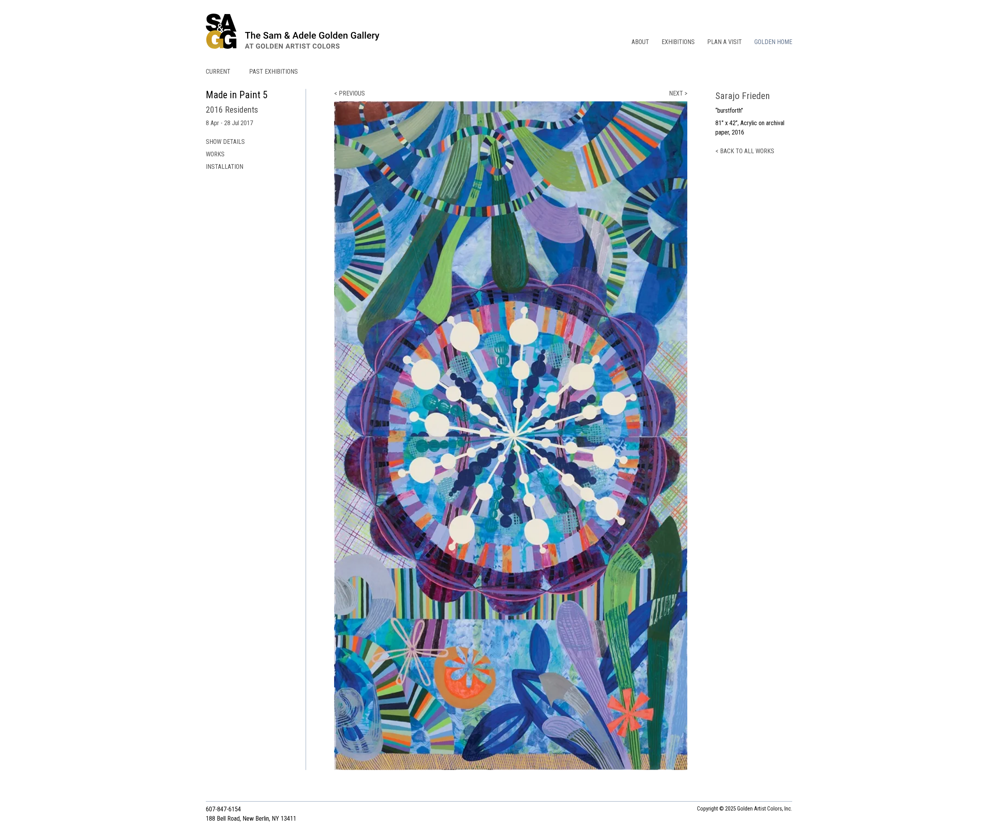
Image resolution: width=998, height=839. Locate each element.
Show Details (225, 141)
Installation (224, 166)
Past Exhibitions (273, 71)
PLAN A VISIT (724, 42)
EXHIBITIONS (678, 42)
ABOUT (640, 42)
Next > (678, 93)
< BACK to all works (744, 151)
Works (215, 154)
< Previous (349, 93)
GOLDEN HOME (773, 42)
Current (218, 71)
